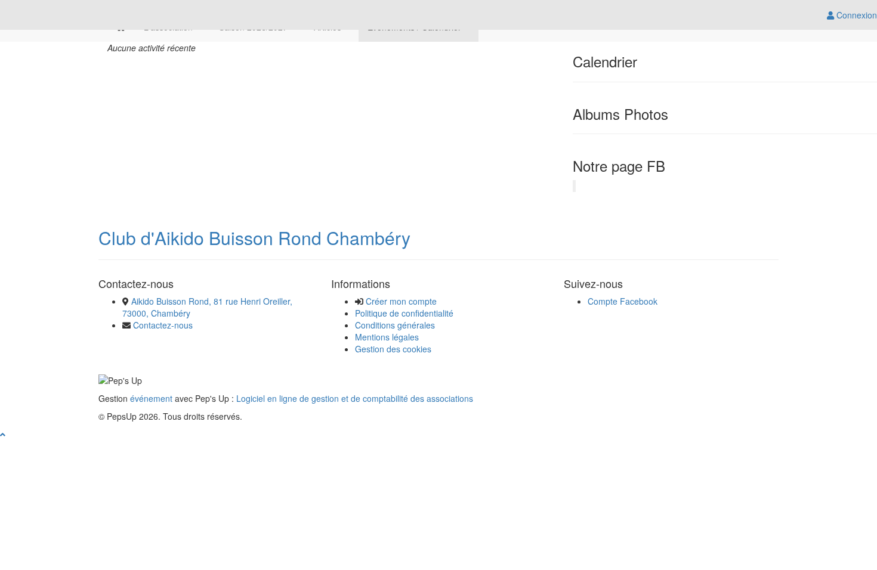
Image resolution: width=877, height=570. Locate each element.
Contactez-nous (163, 325)
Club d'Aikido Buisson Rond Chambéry (254, 237)
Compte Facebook (622, 301)
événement (151, 398)
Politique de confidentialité (404, 313)
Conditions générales (395, 325)
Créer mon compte (401, 301)
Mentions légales (387, 337)
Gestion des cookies (393, 349)
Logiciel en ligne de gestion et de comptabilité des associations (354, 398)
